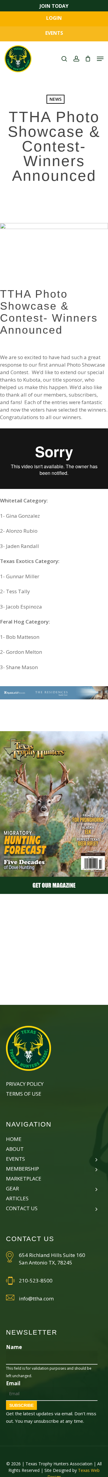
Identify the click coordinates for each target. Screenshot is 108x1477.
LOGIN (54, 18)
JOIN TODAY (54, 6)
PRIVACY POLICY (25, 1083)
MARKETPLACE (23, 1178)
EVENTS (54, 33)
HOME (14, 1139)
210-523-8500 (35, 1280)
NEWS (56, 99)
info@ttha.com (36, 1298)
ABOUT (15, 1148)
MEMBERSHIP (22, 1168)
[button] (100, 59)
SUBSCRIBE (21, 1405)
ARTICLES (17, 1198)
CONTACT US (22, 1208)
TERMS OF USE (23, 1093)
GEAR (12, 1188)
